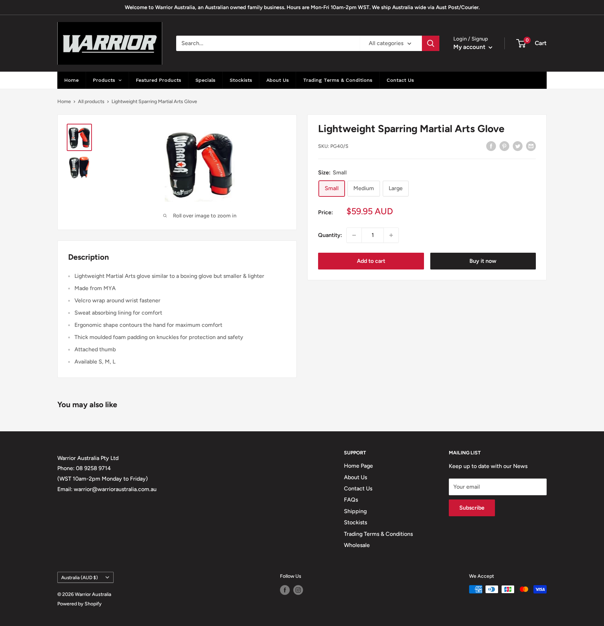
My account (470, 46)
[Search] (430, 43)
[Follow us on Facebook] (285, 590)
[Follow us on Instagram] (298, 590)
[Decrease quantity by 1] (354, 235)
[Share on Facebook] (491, 146)
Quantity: (330, 235)
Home (64, 102)
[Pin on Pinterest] (504, 146)
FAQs (351, 499)
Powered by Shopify (79, 604)
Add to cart (371, 261)
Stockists (355, 522)
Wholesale (357, 545)
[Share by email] (531, 146)
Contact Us (358, 488)
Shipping (355, 511)
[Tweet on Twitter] (518, 146)
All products (91, 102)
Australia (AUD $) (79, 577)
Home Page (358, 465)
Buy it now (482, 261)
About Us (355, 477)
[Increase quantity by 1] (391, 235)
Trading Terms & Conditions (378, 534)
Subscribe (471, 507)
